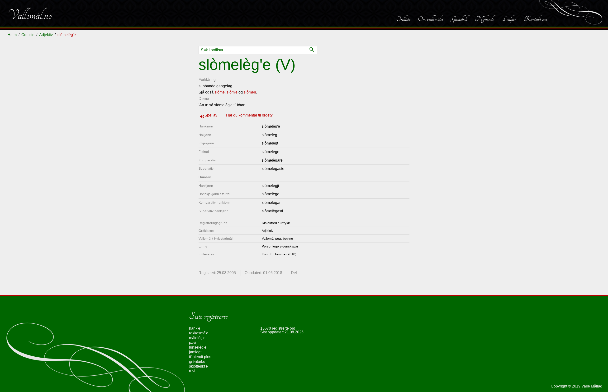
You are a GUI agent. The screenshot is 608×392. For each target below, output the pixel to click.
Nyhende (484, 19)
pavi (192, 343)
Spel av (211, 115)
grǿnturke (197, 361)
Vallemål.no (30, 15)
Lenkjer (509, 19)
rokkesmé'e (198, 333)
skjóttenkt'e (198, 366)
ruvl (192, 371)
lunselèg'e (197, 347)
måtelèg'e (197, 338)
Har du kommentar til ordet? (249, 115)
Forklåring (207, 80)
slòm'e (232, 92)
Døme (204, 99)
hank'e (194, 328)
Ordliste (403, 19)
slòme (219, 92)
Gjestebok (459, 19)
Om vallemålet (430, 19)
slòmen (250, 92)
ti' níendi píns (200, 357)
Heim (12, 35)
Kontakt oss (535, 19)
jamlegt (195, 352)
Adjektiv (46, 35)
